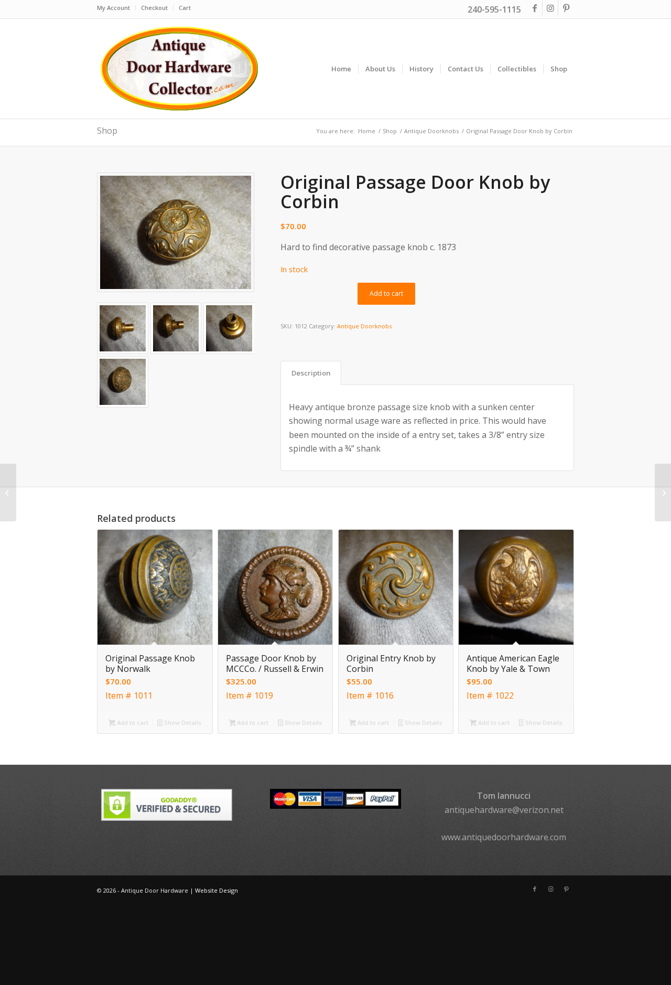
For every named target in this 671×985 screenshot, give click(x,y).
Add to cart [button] (131, 722)
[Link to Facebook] (534, 8)
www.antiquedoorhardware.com (503, 837)
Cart (185, 8)
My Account (113, 8)
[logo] (179, 69)
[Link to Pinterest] (566, 8)
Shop (107, 130)
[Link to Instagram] (550, 8)
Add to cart (386, 293)
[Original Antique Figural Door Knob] (8, 492)
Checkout (154, 8)
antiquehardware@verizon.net (504, 810)
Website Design (216, 890)
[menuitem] (116, 7)
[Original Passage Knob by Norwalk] (663, 492)
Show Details (182, 722)
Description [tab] (311, 373)
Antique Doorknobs (364, 326)
